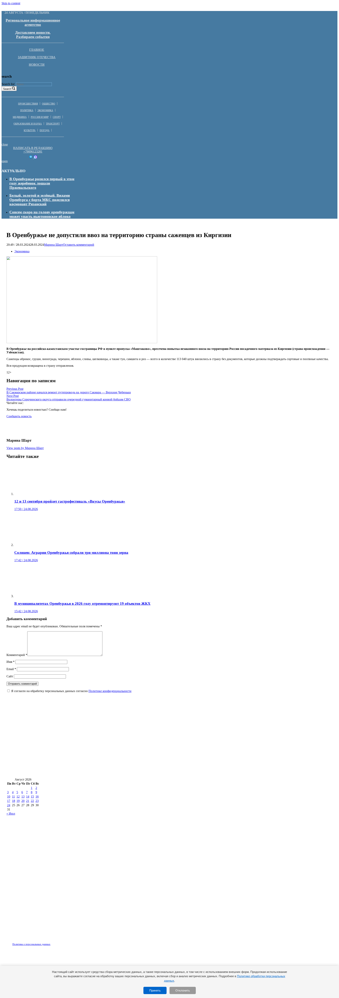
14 (27, 796)
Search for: (8, 84)
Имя (10, 661)
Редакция (28, 941)
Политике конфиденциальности (109, 691)
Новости (37, 64)
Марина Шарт (53, 244)
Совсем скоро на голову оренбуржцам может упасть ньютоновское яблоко (41, 214)
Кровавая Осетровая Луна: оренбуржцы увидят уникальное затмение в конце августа (175, 725)
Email (11, 669)
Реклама (47, 941)
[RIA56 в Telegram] (31, 157)
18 (13, 800)
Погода (44, 130)
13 (23, 796)
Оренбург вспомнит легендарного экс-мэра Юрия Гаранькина (192, 737)
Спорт (57, 117)
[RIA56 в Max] (35, 157)
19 (18, 800)
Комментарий (16, 655)
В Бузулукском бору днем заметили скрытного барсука (54, 725)
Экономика (45, 110)
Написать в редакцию (32, 148)
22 (32, 800)
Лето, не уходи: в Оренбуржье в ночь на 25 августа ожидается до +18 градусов (72, 737)
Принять (155, 990)
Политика (26, 110)
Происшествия (28, 103)
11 (13, 796)
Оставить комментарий (78, 244)
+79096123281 (32, 151)
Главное (36, 49)
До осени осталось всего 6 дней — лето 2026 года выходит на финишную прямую (75, 748)
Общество (48, 103)
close (5, 144)
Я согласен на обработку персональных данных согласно (71, 691)
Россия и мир (40, 117)
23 (37, 800)
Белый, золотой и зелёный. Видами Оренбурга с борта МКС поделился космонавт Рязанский (39, 199)
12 (18, 796)
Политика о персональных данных (31, 944)
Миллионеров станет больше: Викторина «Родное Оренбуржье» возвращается (187, 772)
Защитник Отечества (37, 57)
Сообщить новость (19, 416)
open (5, 161)
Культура (30, 130)
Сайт (9, 676)
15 (32, 796)
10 (8, 796)
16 (37, 796)
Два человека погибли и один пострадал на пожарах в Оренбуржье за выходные (213, 748)
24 (8, 805)
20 (23, 800)
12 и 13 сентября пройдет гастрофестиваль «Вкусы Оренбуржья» (224, 760)
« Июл (10, 813)
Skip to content (11, 3)
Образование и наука (28, 123)
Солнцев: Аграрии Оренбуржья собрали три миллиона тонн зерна (63, 772)
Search (7, 88)
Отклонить (182, 990)
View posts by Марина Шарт (25, 448)
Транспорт (53, 123)
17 (8, 800)
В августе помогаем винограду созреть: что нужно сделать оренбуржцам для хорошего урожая (87, 760)
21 (27, 800)
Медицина (20, 117)
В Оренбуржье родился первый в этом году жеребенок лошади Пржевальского (41, 183)
